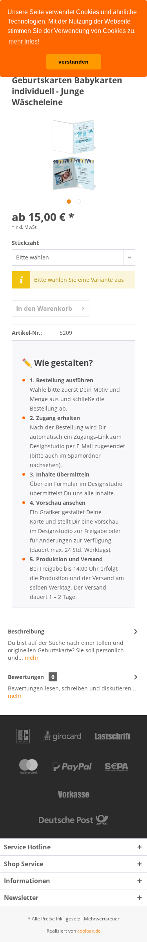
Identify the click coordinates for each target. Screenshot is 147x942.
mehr (31, 657)
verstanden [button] (73, 61)
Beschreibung (26, 631)
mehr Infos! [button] (24, 41)
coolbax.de (89, 930)
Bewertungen (26, 677)
